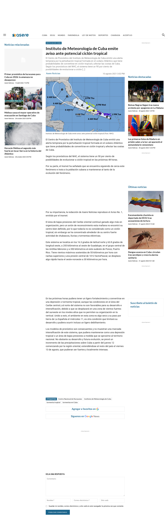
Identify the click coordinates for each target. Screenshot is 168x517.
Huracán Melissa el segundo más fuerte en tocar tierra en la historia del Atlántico (22, 151)
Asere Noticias (9, 83)
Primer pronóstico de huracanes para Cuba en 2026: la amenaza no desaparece (22, 77)
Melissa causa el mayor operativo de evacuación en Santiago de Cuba (21, 114)
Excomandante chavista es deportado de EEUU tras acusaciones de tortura (140, 218)
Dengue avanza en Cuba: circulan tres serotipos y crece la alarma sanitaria (144, 255)
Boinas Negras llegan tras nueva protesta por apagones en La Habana (146, 106)
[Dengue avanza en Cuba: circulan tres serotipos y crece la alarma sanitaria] (146, 238)
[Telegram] (85, 423)
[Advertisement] (84, 16)
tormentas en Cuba (70, 402)
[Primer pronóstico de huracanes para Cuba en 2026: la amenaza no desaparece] (23, 60)
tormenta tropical (53, 402)
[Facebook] (64, 423)
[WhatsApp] (79, 423)
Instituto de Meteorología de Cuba (97, 399)
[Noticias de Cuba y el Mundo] (20, 35)
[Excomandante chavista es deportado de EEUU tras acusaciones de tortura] (146, 201)
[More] (90, 423)
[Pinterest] (74, 423)
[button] (163, 35)
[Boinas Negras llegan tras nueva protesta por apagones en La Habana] (146, 91)
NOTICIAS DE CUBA (53, 43)
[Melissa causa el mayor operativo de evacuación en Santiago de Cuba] (23, 98)
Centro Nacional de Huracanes (70, 399)
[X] (69, 423)
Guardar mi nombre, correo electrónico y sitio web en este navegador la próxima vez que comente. (86, 506)
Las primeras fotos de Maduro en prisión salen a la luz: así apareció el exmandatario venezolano (145, 142)
